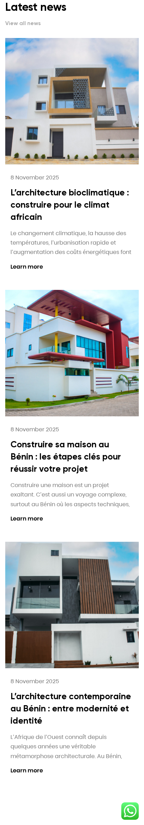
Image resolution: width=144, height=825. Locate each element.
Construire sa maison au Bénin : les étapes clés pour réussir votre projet (65, 456)
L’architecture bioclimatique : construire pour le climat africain (69, 204)
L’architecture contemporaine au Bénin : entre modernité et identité (70, 708)
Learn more (26, 267)
